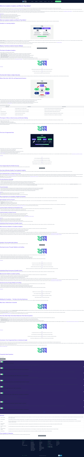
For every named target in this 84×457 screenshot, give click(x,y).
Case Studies (41, 1)
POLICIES (57, 440)
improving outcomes (59, 42)
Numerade (40, 449)
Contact (52, 1)
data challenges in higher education (68, 11)
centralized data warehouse (3, 300)
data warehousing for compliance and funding (56, 234)
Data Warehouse (32, 446)
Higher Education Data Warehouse (12, 175)
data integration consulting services (21, 205)
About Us (45, 1)
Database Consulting (33, 449)
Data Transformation (33, 448)
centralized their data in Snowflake (34, 176)
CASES (40, 440)
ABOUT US (23, 440)
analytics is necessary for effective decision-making (17, 9)
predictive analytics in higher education (29, 216)
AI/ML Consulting (32, 450)
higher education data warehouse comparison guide (73, 321)
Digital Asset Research (41, 448)
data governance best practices (55, 233)
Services (32, 1)
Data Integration (32, 447)
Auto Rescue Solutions (41, 447)
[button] (33, 1)
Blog (48, 1)
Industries (36, 1)
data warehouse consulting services (7, 313)
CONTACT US (49, 440)
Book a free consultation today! (3, 346)
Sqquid (40, 450)
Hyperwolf (40, 446)
